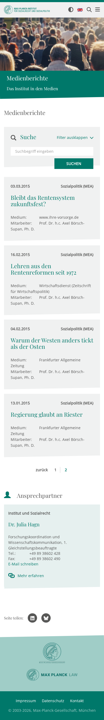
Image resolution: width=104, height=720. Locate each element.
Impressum (26, 700)
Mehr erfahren (31, 575)
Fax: (11, 558)
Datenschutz (53, 700)
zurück (42, 469)
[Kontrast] (70, 10)
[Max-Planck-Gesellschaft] (52, 653)
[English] (80, 10)
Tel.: (12, 553)
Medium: (19, 217)
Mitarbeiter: (21, 223)
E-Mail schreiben (23, 563)
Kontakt (77, 700)
